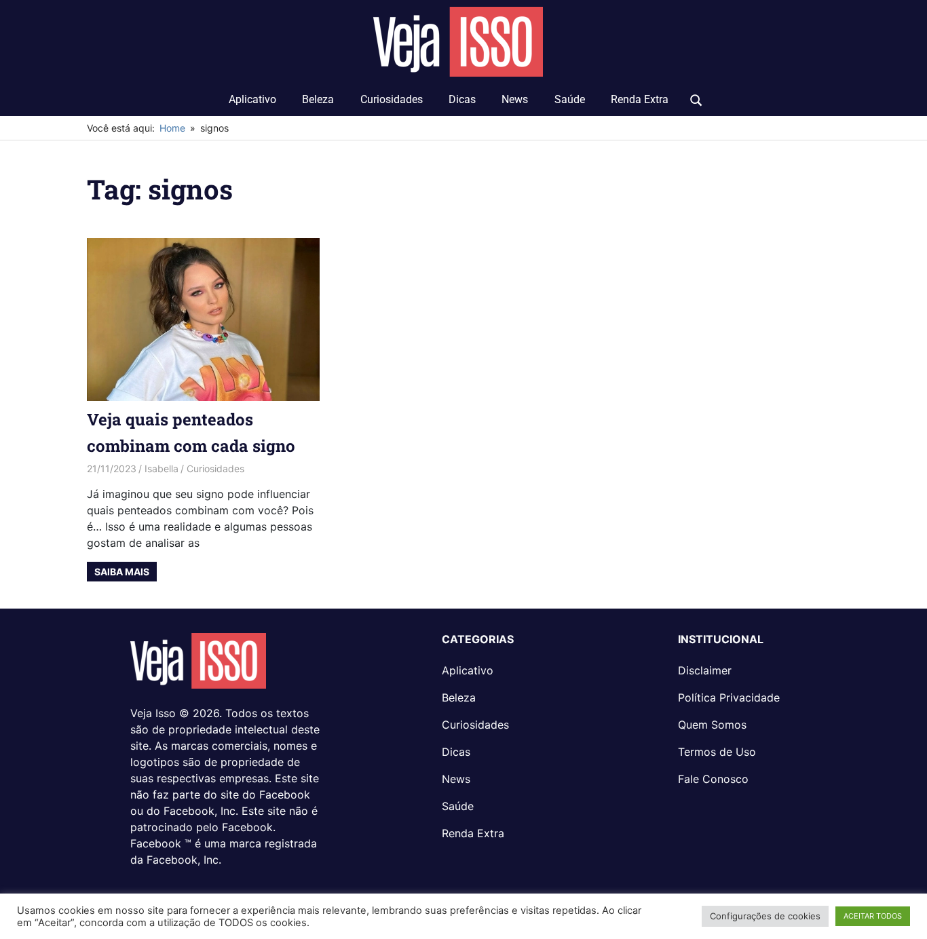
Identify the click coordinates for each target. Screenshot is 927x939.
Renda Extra (639, 99)
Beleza (318, 99)
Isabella (161, 468)
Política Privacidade (729, 697)
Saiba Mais (121, 571)
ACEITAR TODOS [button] (873, 916)
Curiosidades (391, 99)
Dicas (462, 99)
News (515, 99)
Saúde (569, 99)
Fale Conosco (713, 779)
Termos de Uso (717, 752)
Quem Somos (712, 724)
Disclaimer (705, 670)
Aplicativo (252, 99)
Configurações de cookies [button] (765, 916)
